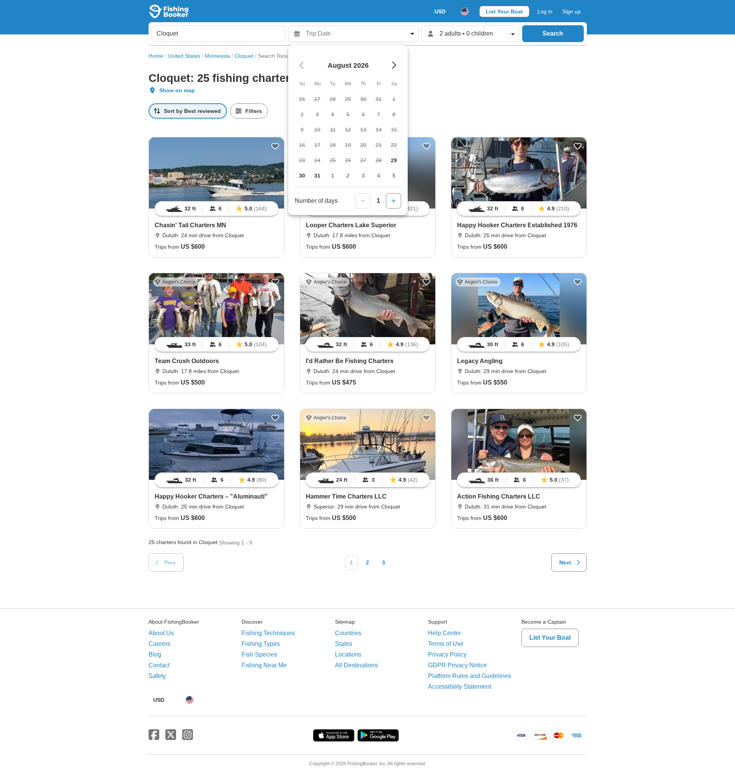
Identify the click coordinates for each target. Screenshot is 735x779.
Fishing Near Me (264, 665)
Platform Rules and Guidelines (469, 676)
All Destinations (356, 665)
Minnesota (217, 56)
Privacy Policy (447, 654)
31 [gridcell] (317, 176)
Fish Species (259, 654)
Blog (155, 654)
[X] (170, 735)
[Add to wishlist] (275, 146)
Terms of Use (446, 643)
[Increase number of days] (393, 201)
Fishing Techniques (268, 633)
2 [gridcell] (348, 176)
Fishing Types (261, 643)
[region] (216, 208)
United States (184, 56)
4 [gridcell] (378, 176)
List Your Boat (504, 11)
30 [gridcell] (302, 176)
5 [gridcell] (393, 176)
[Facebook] (154, 735)
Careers (159, 643)
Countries (348, 633)
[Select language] (464, 11)
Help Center (444, 633)
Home (156, 56)
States (343, 643)
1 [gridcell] (332, 176)
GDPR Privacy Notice (457, 665)
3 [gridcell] (363, 176)
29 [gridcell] (394, 160)
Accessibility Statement (459, 686)
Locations (348, 654)
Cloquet (244, 56)
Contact (159, 665)
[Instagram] (187, 735)
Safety (157, 676)
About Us (161, 633)
